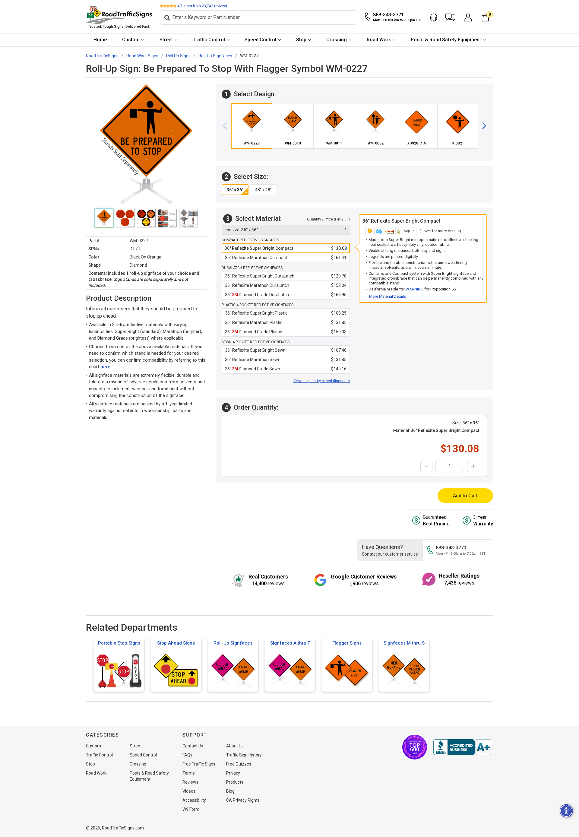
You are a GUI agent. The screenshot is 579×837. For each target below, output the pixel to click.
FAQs (187, 755)
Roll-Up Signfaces (233, 643)
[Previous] (227, 125)
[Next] (481, 125)
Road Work (379, 40)
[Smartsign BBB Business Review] (462, 747)
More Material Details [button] (387, 296)
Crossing (336, 40)
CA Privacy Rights (243, 800)
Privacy (233, 773)
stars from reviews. (202, 6)
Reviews (190, 782)
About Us (235, 745)
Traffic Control (209, 40)
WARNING (414, 289)
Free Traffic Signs (198, 764)
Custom (131, 40)
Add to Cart (465, 496)
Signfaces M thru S (404, 643)
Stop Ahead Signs (176, 643)
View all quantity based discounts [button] (321, 381)
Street (166, 40)
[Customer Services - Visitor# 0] (433, 17)
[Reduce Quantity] (426, 466)
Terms (188, 773)
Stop (301, 40)
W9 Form (190, 809)
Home (100, 40)
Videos (188, 791)
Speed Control (260, 40)
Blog (230, 791)
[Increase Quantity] (473, 466)
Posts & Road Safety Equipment (446, 40)
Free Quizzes (238, 764)
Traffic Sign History (244, 755)
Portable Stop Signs (119, 643)
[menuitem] (100, 39)
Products (234, 782)
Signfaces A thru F (290, 643)
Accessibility (194, 800)
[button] (450, 17)
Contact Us (192, 745)
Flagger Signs (347, 643)
